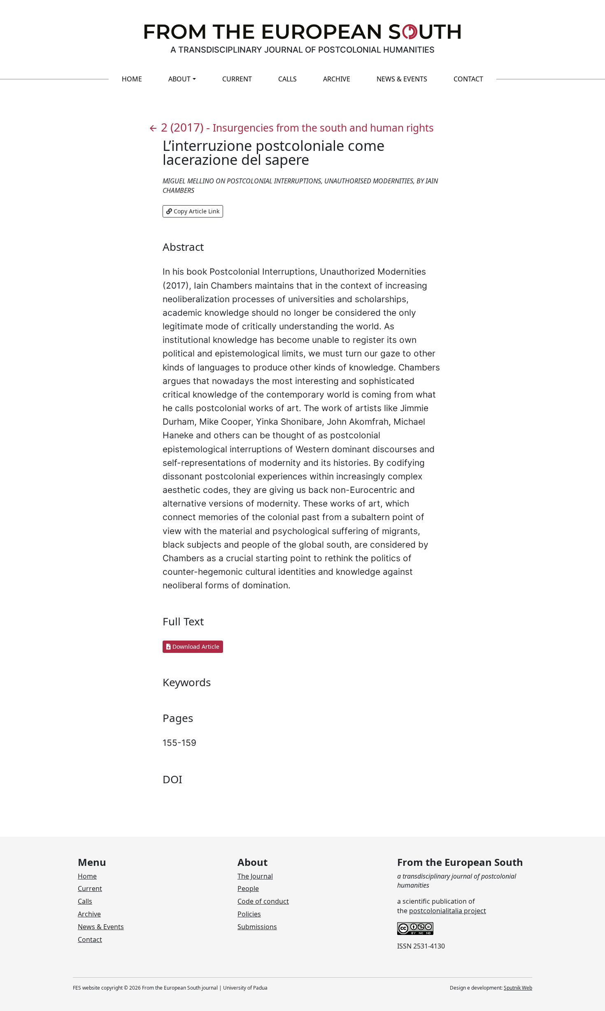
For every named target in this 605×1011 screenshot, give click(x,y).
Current (237, 78)
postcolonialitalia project (447, 910)
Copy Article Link (195, 211)
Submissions (257, 926)
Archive (336, 78)
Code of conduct (263, 901)
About (179, 78)
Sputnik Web (518, 987)
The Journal (255, 876)
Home (132, 78)
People (248, 888)
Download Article (195, 646)
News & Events (402, 78)
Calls (287, 78)
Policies (249, 913)
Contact (468, 78)
